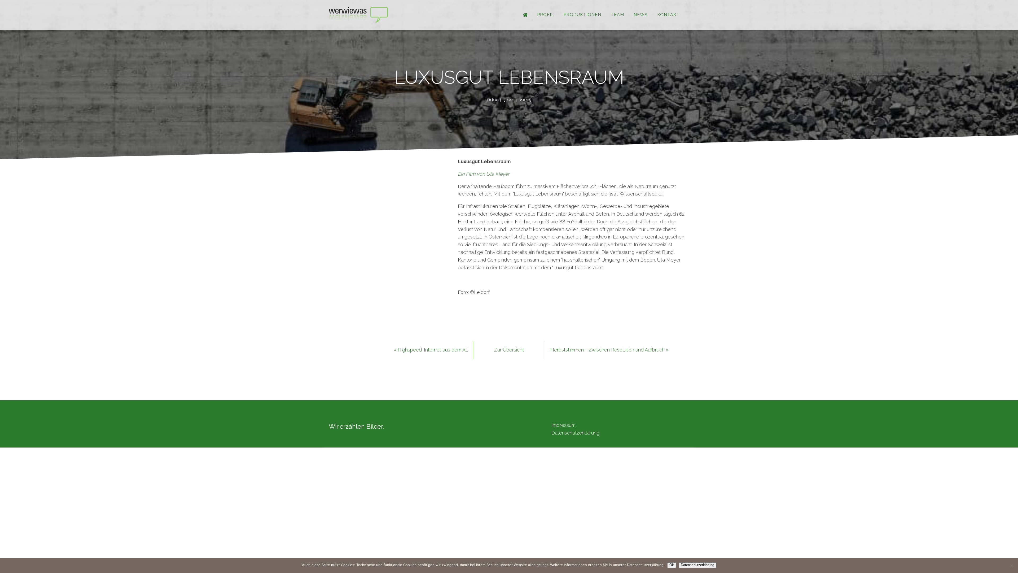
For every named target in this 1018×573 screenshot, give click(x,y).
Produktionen (582, 14)
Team (617, 14)
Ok (671, 565)
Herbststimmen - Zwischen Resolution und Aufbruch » (609, 350)
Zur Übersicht (509, 350)
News (641, 14)
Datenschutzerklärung (575, 433)
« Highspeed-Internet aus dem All (431, 350)
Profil (545, 14)
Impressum (563, 425)
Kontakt (668, 14)
